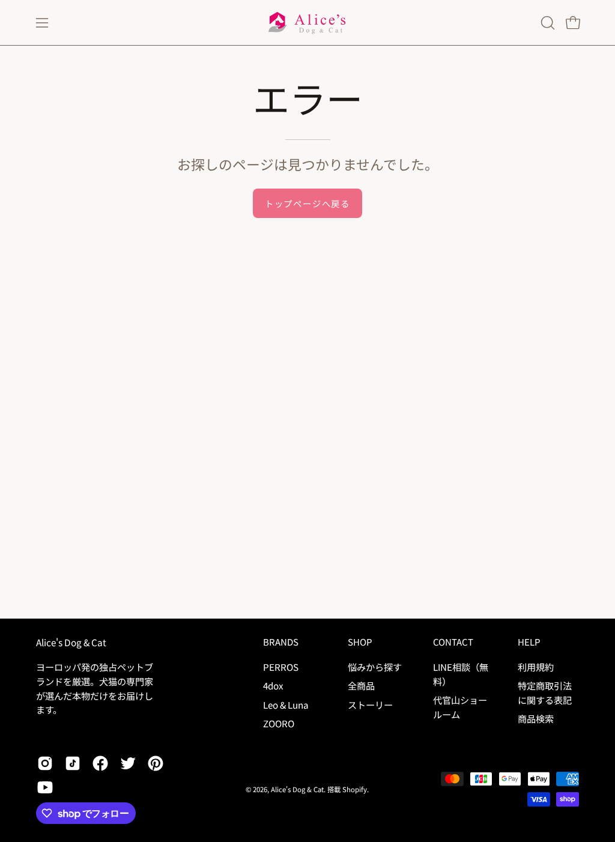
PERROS (280, 666)
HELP (529, 642)
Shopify (354, 789)
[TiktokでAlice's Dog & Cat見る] (73, 763)
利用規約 (536, 666)
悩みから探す (375, 666)
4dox (273, 685)
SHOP (360, 642)
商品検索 (536, 718)
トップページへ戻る (307, 203)
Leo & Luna (286, 703)
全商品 (361, 685)
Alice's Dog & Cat (71, 642)
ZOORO (278, 723)
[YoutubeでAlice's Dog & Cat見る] (45, 787)
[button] (546, 22)
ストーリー (370, 703)
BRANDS (280, 642)
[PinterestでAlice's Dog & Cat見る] (156, 763)
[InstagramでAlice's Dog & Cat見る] (45, 763)
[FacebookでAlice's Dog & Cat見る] (100, 763)
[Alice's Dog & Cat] (307, 22)
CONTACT (453, 642)
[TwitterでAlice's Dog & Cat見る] (128, 763)
